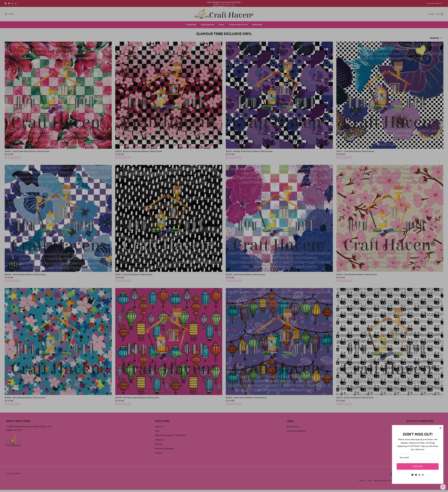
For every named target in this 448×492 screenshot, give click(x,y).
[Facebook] (412, 475)
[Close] (440, 428)
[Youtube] (416, 475)
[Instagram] (419, 475)
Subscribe (417, 466)
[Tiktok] (423, 475)
